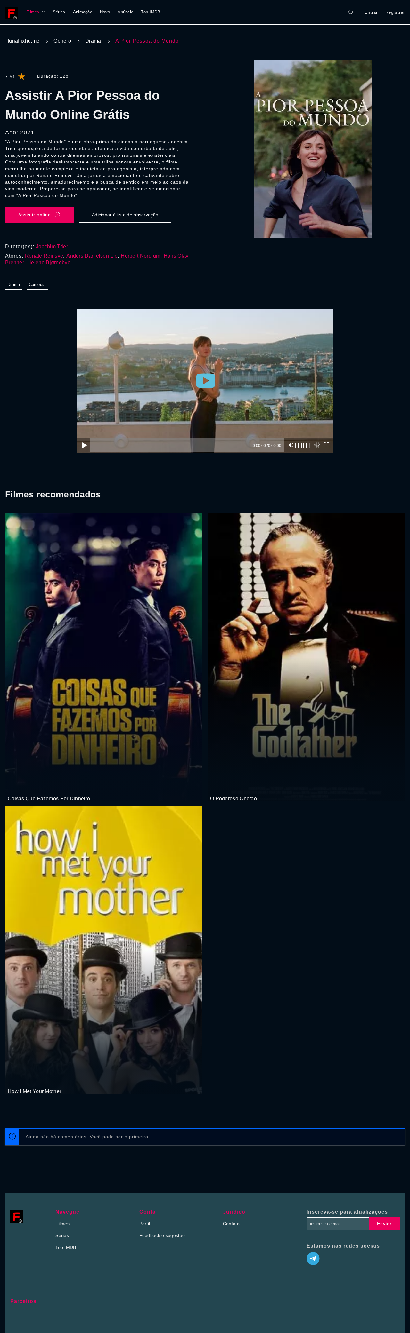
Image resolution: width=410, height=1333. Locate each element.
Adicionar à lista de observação (125, 214)
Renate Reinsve (44, 255)
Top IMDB (150, 12)
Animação (82, 12)
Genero (62, 41)
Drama (93, 41)
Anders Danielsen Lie (92, 255)
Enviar (384, 1223)
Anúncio (125, 12)
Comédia (37, 284)
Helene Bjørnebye (48, 262)
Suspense (34, 786)
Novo (105, 12)
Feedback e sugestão (162, 1235)
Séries (59, 12)
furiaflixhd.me (23, 41)
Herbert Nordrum (140, 255)
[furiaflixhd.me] (13, 12)
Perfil (144, 1223)
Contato (231, 1223)
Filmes (32, 12)
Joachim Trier (52, 246)
